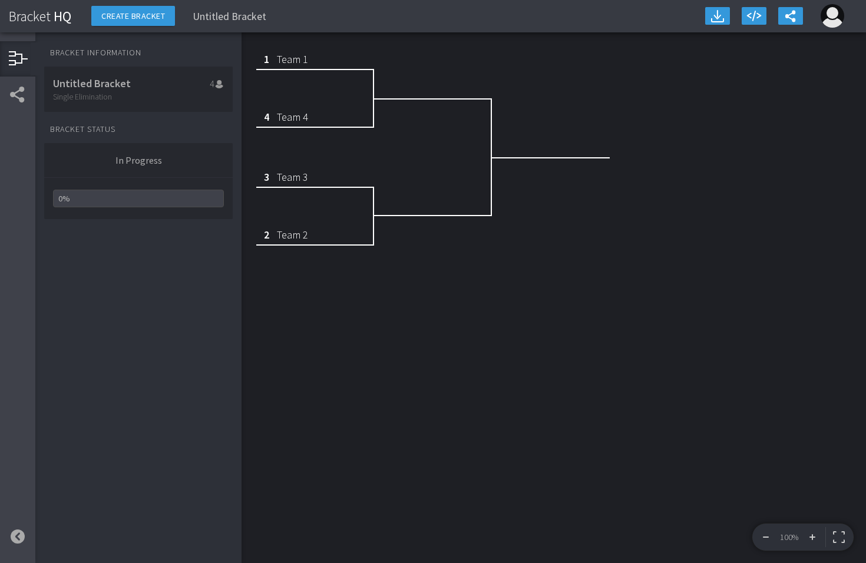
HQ (40, 16)
